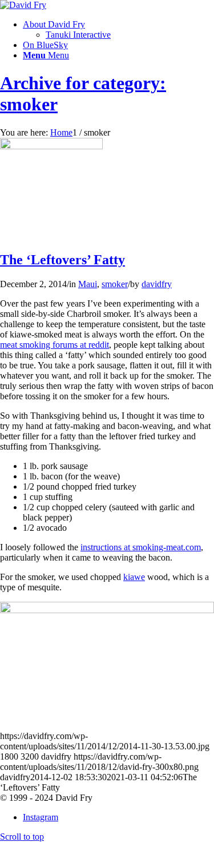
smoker (115, 284)
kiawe (134, 577)
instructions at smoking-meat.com (140, 547)
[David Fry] (23, 5)
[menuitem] (118, 29)
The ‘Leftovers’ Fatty (62, 259)
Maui (87, 284)
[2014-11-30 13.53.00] (51, 146)
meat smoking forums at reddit (54, 344)
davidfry (157, 284)
